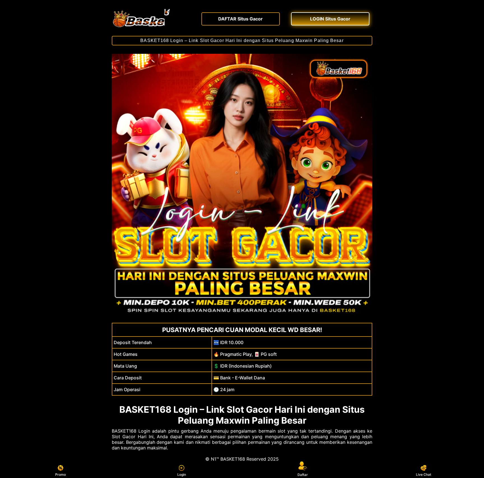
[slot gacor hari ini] (152, 18)
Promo (60, 474)
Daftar (302, 474)
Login (181, 474)
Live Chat (423, 474)
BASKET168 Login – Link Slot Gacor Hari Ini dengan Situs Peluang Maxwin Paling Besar (241, 40)
